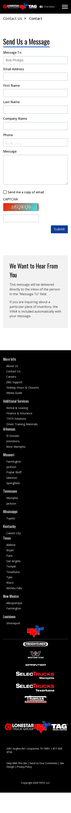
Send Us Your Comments (43, 763)
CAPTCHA (10, 199)
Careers (11, 377)
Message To (12, 52)
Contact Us (13, 371)
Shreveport (13, 623)
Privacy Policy (24, 767)
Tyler (9, 577)
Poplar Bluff (13, 472)
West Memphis (15, 447)
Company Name (15, 118)
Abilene (11, 545)
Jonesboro (13, 441)
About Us (12, 366)
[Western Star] (36, 654)
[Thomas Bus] (35, 699)
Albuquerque (14, 603)
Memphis (12, 498)
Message (10, 151)
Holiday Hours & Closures (22, 387)
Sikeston (11, 478)
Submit (59, 229)
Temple (11, 566)
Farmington (13, 461)
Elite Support (14, 382)
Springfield (13, 483)
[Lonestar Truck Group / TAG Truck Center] (20, 6)
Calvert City (13, 533)
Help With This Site (17, 763)
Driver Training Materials (22, 424)
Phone (8, 135)
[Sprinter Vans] (35, 664)
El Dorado (12, 436)
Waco (10, 583)
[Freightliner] (35, 643)
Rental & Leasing (17, 408)
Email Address (13, 69)
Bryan (10, 550)
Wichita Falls (14, 588)
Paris (9, 556)
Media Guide (14, 393)
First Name (11, 85)
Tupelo (10, 518)
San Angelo (13, 561)
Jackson (11, 467)
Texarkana (13, 572)
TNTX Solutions (16, 418)
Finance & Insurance (19, 413)
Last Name (11, 102)
